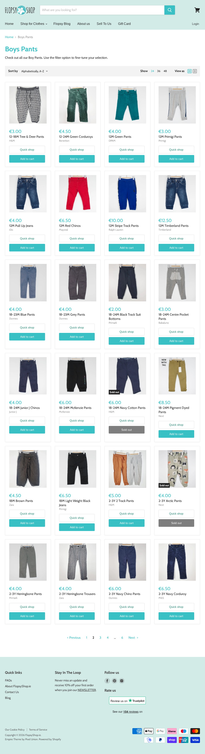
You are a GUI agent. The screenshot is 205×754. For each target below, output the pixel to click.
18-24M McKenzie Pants (75, 408)
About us (83, 23)
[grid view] (190, 71)
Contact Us (12, 692)
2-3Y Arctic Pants (170, 501)
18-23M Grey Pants (72, 314)
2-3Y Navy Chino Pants (124, 594)
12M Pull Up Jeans (21, 226)
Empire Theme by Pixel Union (21, 739)
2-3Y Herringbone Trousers (77, 594)
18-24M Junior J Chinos (24, 408)
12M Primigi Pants (170, 137)
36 (158, 71)
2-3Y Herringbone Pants (25, 594)
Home (9, 23)
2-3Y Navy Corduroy (172, 594)
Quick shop (27, 149)
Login (195, 23)
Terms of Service (38, 729)
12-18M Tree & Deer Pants (26, 137)
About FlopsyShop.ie (18, 686)
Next (132, 637)
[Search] (169, 10)
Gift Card (124, 23)
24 (152, 71)
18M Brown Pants (21, 501)
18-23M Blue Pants (22, 314)
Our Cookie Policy (15, 729)
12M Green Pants (120, 137)
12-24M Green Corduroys (76, 137)
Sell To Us (104, 23)
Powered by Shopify (50, 739)
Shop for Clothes (32, 23)
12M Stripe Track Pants (124, 226)
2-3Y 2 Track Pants (121, 501)
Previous (74, 637)
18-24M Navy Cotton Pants (127, 408)
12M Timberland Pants (174, 226)
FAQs (8, 680)
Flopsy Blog (61, 23)
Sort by (13, 71)
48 (165, 71)
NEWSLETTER (87, 690)
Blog (8, 698)
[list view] (195, 71)
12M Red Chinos (70, 226)
